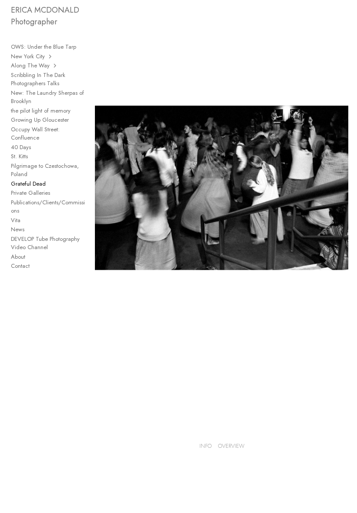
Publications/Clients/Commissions (48, 206)
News (17, 229)
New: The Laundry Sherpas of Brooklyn (47, 97)
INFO (205, 446)
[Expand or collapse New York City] (51, 56)
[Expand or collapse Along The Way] (55, 65)
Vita (15, 220)
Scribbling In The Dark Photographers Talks (38, 79)
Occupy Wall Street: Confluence (35, 133)
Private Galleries (30, 193)
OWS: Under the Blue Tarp (43, 47)
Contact (20, 266)
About (18, 257)
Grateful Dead (28, 184)
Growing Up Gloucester (40, 120)
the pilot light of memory (41, 111)
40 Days (21, 147)
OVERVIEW (231, 446)
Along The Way (30, 65)
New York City (28, 56)
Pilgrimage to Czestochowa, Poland (45, 170)
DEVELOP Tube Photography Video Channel (45, 243)
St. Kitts (19, 156)
